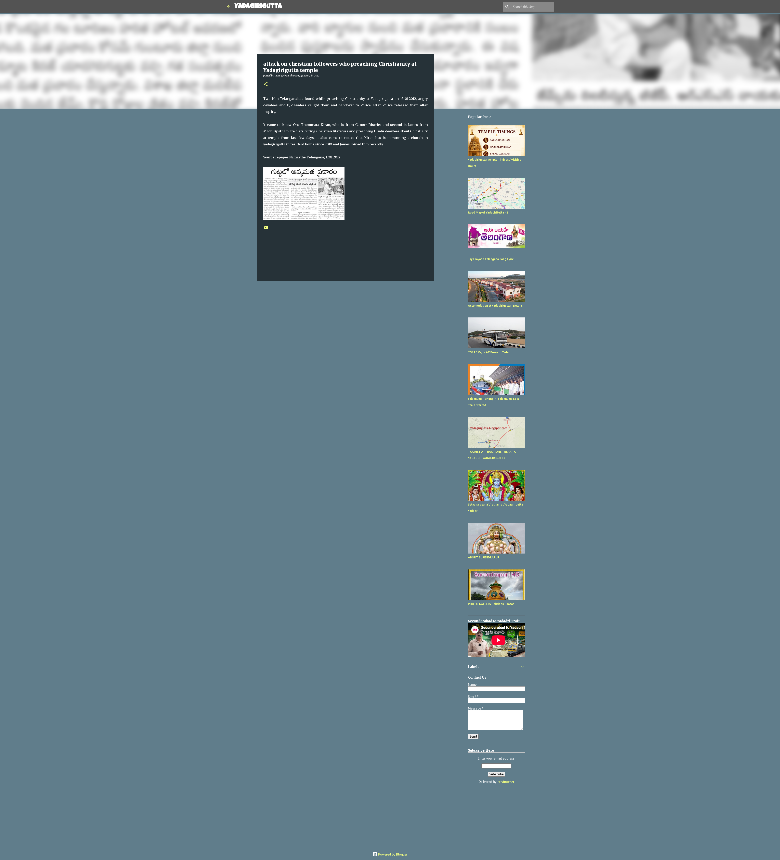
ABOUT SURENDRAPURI (484, 557)
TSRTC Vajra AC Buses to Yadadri (490, 352)
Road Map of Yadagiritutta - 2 (488, 212)
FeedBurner (505, 782)
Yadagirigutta (258, 6)
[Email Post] (265, 229)
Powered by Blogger (392, 854)
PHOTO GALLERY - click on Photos (491, 604)
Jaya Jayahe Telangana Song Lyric (491, 259)
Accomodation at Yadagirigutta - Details (495, 305)
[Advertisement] (455, 233)
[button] (265, 84)
